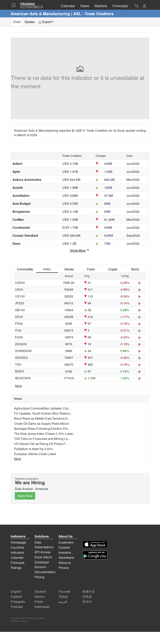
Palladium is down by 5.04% (33, 449)
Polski (39, 601)
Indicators (17, 552)
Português (18, 601)
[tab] (46, 22)
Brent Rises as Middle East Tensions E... (42, 418)
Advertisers (66, 557)
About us (65, 562)
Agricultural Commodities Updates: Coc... (42, 408)
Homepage (18, 542)
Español (16, 596)
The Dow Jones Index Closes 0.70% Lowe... (44, 433)
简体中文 (88, 591)
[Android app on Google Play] (95, 555)
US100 (20, 296)
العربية (63, 601)
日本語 (87, 596)
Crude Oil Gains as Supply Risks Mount (41, 423)
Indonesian (42, 606)
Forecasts (17, 562)
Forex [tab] (91, 269)
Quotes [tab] (30, 21)
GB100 (20, 310)
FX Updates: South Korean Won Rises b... (43, 413)
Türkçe (63, 596)
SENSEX (21, 357)
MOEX (19, 371)
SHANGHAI (23, 351)
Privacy (64, 567)
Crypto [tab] (112, 269)
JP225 (19, 303)
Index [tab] (47, 269)
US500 (20, 282)
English (16, 591)
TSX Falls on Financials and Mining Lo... (42, 438)
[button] (144, 6)
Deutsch (40, 591)
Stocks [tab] (69, 269)
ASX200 (21, 344)
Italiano (40, 596)
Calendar (17, 557)
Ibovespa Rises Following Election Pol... (42, 428)
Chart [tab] (16, 21)
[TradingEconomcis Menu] (15, 5)
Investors (65, 552)
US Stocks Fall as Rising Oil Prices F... (40, 443)
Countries (17, 547)
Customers (66, 542)
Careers (64, 547)
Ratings (16, 567)
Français (17, 606)
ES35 (19, 337)
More (18, 386)
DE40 (19, 316)
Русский (64, 591)
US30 (19, 289)
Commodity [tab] (25, 269)
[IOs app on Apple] (95, 544)
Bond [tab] (135, 269)
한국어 (87, 601)
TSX (18, 364)
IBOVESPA (23, 378)
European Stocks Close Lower (35, 454)
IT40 (18, 330)
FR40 (19, 323)
